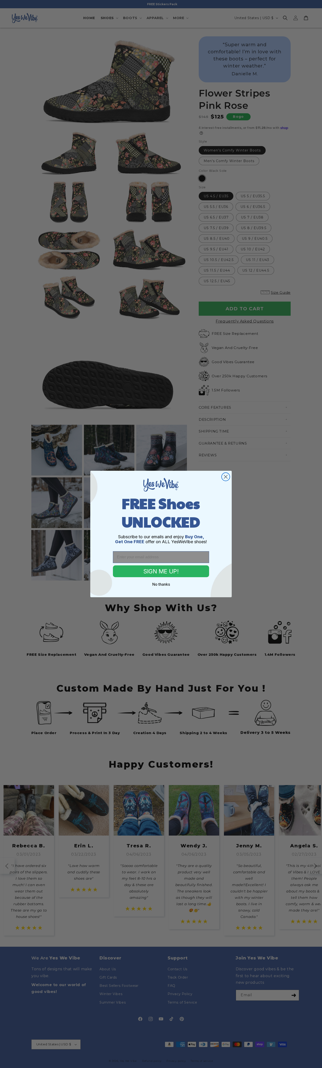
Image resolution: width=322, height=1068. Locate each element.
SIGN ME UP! (161, 571)
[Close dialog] (226, 477)
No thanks (161, 584)
